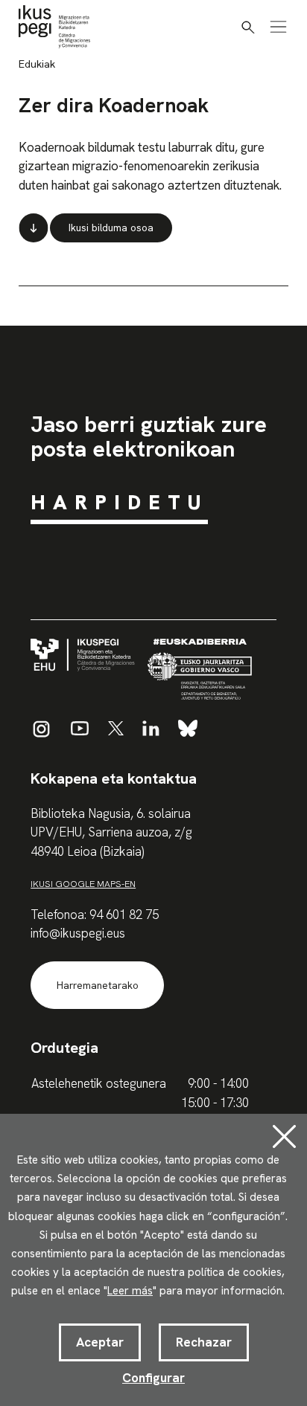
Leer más (130, 1290)
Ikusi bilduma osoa (111, 228)
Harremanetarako (98, 985)
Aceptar (100, 1342)
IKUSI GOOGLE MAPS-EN (83, 883)
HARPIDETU (119, 502)
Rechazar (204, 1342)
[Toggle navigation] (278, 27)
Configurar (153, 1378)
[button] (248, 27)
